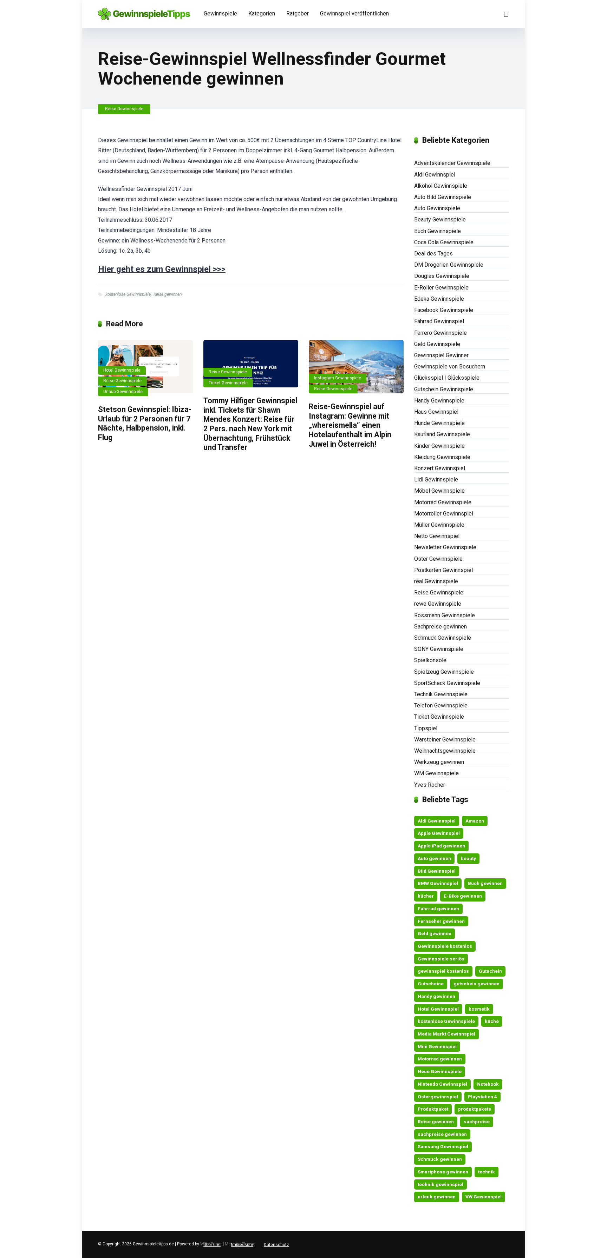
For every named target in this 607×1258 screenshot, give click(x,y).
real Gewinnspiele (436, 581)
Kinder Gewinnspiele (439, 445)
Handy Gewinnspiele (439, 400)
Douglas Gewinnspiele (441, 276)
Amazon (474, 821)
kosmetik (479, 1009)
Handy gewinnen (436, 996)
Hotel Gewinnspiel (438, 1009)
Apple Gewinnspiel (439, 833)
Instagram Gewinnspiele (337, 377)
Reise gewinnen (168, 294)
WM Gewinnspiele (436, 773)
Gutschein (490, 971)
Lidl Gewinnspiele (436, 479)
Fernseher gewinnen (441, 921)
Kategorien (261, 13)
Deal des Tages (433, 253)
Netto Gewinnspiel (436, 536)
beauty (468, 858)
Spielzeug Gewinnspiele (444, 671)
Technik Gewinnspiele (441, 694)
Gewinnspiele (220, 13)
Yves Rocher (429, 784)
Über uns (212, 1244)
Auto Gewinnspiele (437, 208)
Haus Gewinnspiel (436, 411)
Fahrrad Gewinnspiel (439, 321)
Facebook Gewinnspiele (443, 310)
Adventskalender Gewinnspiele (452, 163)
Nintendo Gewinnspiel (442, 1084)
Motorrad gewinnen (440, 1058)
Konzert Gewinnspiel (439, 468)
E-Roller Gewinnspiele (441, 287)
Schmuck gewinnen (440, 1159)
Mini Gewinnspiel (437, 1046)
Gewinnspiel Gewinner (441, 355)
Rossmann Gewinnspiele (444, 615)
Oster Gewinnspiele (438, 558)
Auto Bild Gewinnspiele (442, 197)
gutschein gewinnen (476, 983)
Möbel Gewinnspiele (439, 490)
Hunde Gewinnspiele (439, 423)
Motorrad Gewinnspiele (442, 502)
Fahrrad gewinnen (438, 908)
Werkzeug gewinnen (439, 762)
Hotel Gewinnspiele (122, 370)
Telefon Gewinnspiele (441, 705)
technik (486, 1171)
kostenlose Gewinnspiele (128, 294)
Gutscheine (431, 983)
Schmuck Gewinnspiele (442, 637)
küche (492, 1021)
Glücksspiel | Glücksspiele (446, 377)
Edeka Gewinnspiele (439, 298)
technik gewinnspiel (440, 1184)
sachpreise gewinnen (442, 1134)
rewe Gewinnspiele (437, 603)
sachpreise (477, 1121)
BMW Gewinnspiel (438, 883)
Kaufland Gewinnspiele (442, 434)
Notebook (488, 1084)
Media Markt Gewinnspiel (446, 1034)
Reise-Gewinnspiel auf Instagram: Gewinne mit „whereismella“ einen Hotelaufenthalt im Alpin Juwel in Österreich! (350, 425)
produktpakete (474, 1109)
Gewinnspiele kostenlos (445, 946)
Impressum (242, 1244)
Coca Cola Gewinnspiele (444, 242)
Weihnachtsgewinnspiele (445, 750)
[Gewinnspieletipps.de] (144, 11)
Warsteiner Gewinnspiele (445, 739)
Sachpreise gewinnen (440, 626)
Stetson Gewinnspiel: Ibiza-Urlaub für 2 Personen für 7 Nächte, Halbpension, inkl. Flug (144, 423)
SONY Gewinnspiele (438, 649)
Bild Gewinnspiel (437, 871)
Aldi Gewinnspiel (434, 174)
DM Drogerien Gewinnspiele (448, 264)
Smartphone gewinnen (443, 1171)
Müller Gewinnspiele (439, 524)
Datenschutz (276, 1244)
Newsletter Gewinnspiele (445, 547)
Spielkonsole (430, 660)
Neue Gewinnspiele (440, 1071)
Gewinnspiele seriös (441, 958)
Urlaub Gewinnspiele (123, 391)
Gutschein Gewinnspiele (443, 389)
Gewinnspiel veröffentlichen (354, 13)
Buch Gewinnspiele (437, 231)
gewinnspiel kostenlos (443, 971)
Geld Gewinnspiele (437, 344)
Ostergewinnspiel (438, 1096)
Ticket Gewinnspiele (228, 382)
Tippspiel (425, 728)
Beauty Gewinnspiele (440, 219)
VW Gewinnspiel (483, 1196)
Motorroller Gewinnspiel (443, 513)
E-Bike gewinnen (463, 896)
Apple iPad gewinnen (441, 845)
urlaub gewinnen (437, 1196)
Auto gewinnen (434, 858)
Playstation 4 (482, 1096)
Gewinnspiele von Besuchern (449, 366)
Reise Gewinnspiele (124, 108)
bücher (426, 896)
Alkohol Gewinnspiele (440, 185)
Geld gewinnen (434, 933)
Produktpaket (433, 1109)
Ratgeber (297, 13)
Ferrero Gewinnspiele (440, 333)
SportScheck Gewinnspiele (447, 683)
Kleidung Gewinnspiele (442, 457)
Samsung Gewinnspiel (443, 1146)
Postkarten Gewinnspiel (443, 570)
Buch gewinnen (485, 883)
